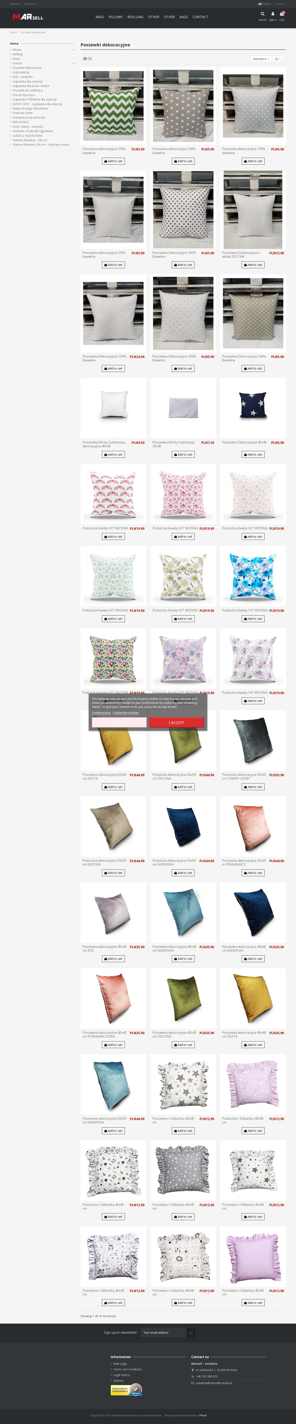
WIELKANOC (20, 122)
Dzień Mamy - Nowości (27, 126)
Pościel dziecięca (23, 95)
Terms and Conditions (127, 1369)
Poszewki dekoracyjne (26, 68)
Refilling (17, 54)
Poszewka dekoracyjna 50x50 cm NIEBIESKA (104, 1120)
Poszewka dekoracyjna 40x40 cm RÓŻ (104, 948)
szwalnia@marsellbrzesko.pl (214, 1383)
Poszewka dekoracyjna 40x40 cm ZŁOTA (244, 1034)
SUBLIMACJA (20, 72)
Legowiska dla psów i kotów (30, 86)
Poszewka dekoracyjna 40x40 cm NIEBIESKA (174, 948)
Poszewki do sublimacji (27, 90)
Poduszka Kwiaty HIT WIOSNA (105, 528)
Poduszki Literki (22, 113)
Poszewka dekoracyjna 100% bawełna (104, 151)
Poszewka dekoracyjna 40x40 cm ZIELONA (174, 1034)
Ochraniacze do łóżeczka (28, 117)
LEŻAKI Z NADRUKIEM (27, 136)
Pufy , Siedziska (22, 77)
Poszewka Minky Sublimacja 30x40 (173, 444)
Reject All (119, 722)
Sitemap (15, 3)
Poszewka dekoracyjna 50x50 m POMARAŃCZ (244, 862)
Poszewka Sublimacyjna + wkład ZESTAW (241, 254)
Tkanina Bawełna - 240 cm (29, 140)
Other (16, 59)
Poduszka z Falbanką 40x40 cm (242, 1120)
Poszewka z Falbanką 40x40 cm (173, 1120)
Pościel (17, 63)
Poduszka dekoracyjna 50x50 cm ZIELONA (174, 776)
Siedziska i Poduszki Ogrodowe (32, 131)
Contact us (30, 3)
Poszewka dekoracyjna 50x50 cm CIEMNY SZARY (244, 776)
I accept (176, 722)
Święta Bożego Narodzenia (30, 108)
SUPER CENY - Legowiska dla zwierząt (37, 104)
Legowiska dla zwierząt (27, 81)
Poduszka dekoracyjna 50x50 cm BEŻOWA (104, 862)
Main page (120, 1364)
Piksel (203, 1415)
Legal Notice (121, 1375)
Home (14, 43)
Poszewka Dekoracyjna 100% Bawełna (174, 254)
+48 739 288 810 (207, 1376)
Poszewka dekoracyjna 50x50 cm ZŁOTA (104, 776)
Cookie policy (101, 712)
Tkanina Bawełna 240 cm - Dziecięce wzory (40, 144)
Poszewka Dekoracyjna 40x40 (244, 442)
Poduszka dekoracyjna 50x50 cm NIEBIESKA (174, 862)
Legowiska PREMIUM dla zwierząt (34, 99)
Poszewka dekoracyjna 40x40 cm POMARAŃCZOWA (104, 1034)
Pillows (17, 50)
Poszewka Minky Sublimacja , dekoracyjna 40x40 (104, 444)
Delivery (118, 1380)
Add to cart (114, 161)
